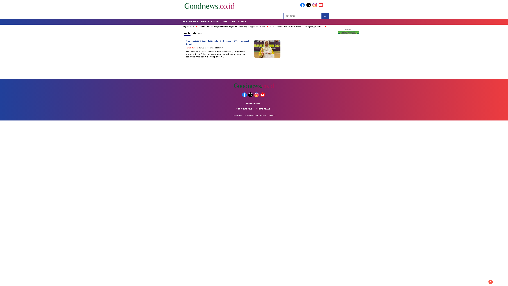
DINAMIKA (204, 21)
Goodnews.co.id (244, 109)
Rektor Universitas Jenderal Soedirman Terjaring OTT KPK (284, 27)
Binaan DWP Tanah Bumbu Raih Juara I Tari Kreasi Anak (217, 43)
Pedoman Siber (253, 103)
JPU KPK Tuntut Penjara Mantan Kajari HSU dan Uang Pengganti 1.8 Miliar (220, 27)
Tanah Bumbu (192, 48)
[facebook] (303, 7)
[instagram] (315, 7)
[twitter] (309, 7)
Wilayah (193, 21)
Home (184, 21)
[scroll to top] (490, 282)
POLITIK (235, 21)
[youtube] (321, 7)
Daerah (226, 21)
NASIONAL (216, 21)
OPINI (243, 21)
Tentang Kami (263, 109)
